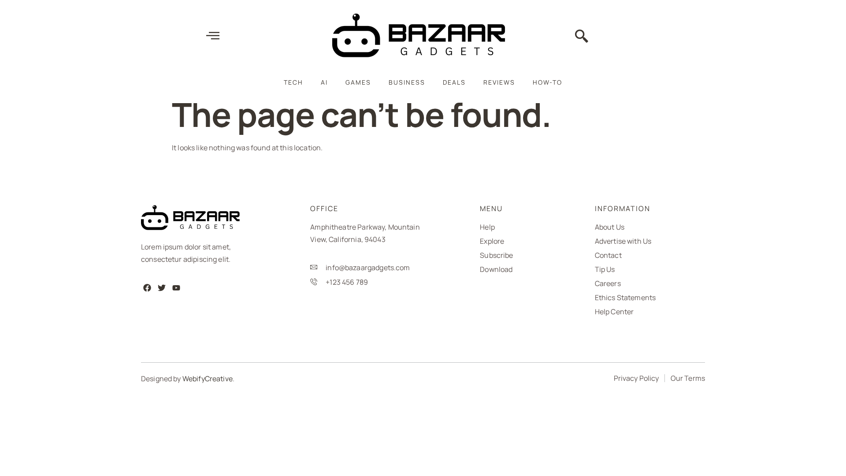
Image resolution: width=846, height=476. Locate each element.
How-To (547, 82)
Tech (293, 82)
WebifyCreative (207, 378)
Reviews (499, 82)
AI (324, 82)
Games (358, 82)
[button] (581, 37)
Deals (454, 82)
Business (407, 82)
